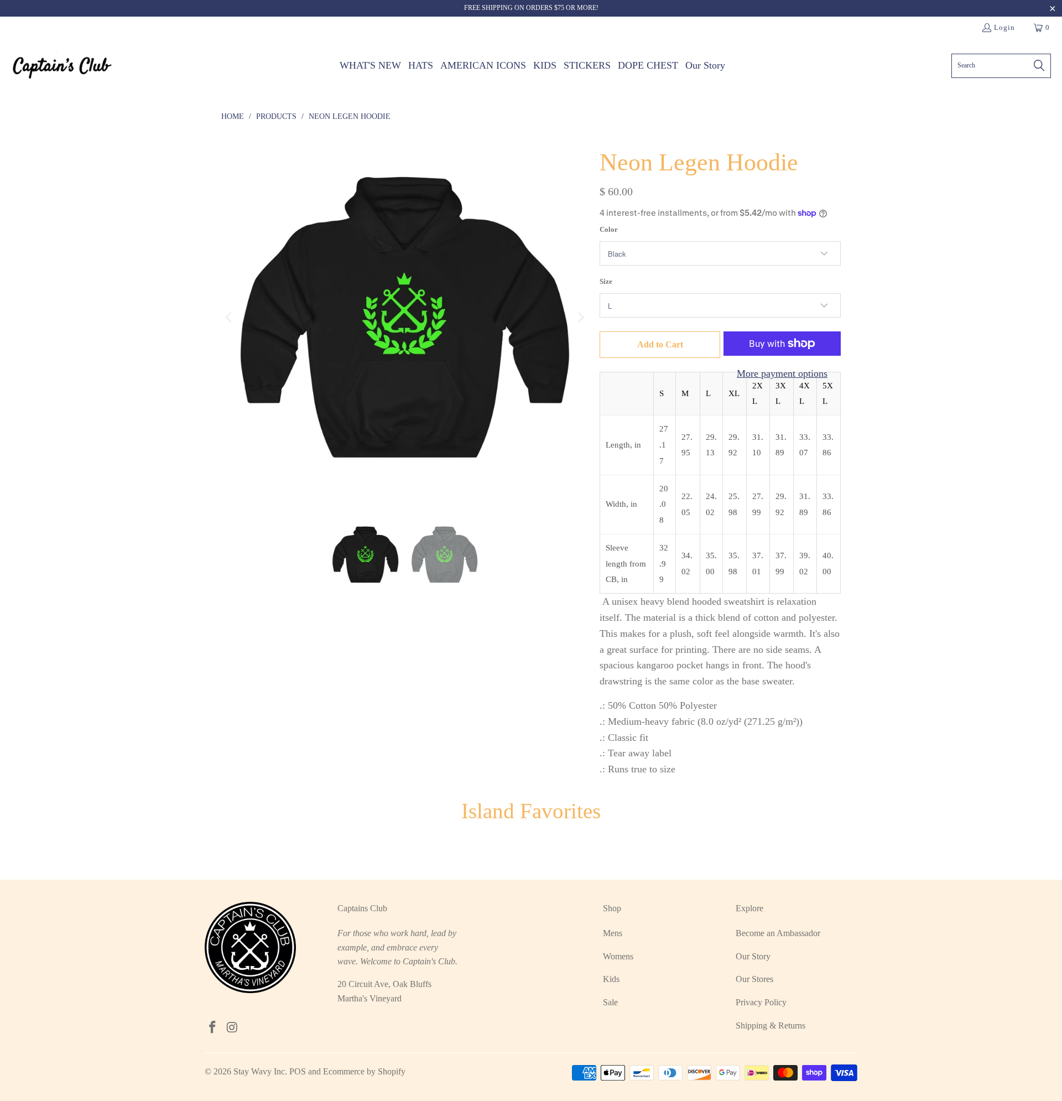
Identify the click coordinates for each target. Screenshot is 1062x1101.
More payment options (782, 373)
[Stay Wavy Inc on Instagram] (233, 1028)
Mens (612, 933)
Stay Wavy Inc (259, 1071)
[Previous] (229, 317)
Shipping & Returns (770, 1025)
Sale (610, 1002)
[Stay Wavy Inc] (62, 65)
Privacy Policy (761, 1002)
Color (609, 229)
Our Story (753, 956)
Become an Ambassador (778, 933)
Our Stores (754, 979)
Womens (618, 956)
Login (1004, 27)
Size (606, 281)
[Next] (580, 317)
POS (297, 1071)
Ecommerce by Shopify (364, 1071)
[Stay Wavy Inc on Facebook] (213, 1028)
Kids (611, 979)
